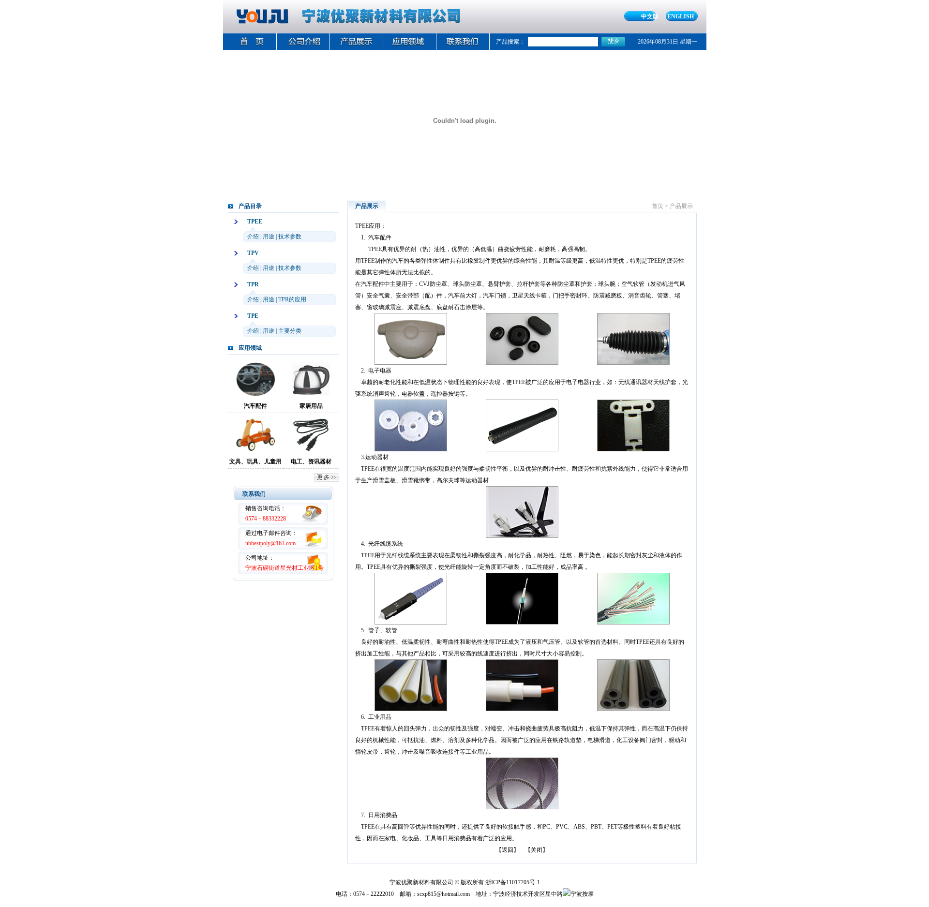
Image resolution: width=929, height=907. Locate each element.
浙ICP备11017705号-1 (512, 882)
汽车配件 (255, 405)
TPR (253, 284)
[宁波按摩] (578, 894)
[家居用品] (311, 394)
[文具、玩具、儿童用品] (255, 449)
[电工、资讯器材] (311, 449)
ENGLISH (680, 16)
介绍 (253, 236)
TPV (253, 253)
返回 (507, 850)
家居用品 (311, 405)
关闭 (536, 850)
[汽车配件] (255, 394)
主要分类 (289, 330)
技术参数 (289, 236)
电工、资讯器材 (311, 461)
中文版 (650, 16)
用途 (268, 236)
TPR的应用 (292, 299)
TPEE (254, 221)
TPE (252, 315)
